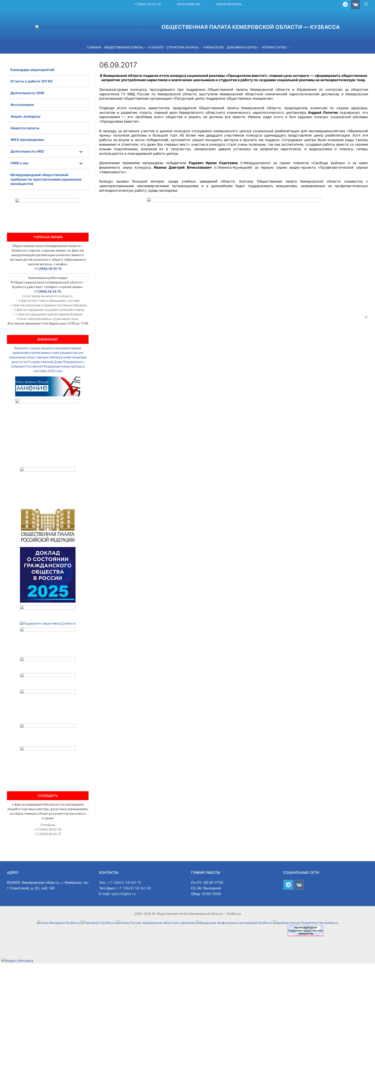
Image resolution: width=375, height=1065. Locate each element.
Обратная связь (229, 4)
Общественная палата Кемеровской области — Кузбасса (250, 27)
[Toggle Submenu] (81, 151)
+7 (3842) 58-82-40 (147, 4)
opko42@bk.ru (188, 4)
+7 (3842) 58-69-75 (47, 268)
